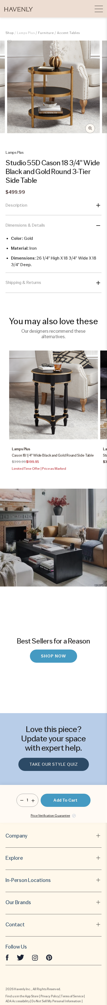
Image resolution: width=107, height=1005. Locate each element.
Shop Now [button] (53, 656)
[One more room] (33, 800)
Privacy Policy (50, 996)
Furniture (46, 33)
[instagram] (35, 957)
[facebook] (7, 957)
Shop (9, 33)
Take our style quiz (53, 764)
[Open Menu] (99, 9)
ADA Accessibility (17, 1001)
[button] (18, 8)
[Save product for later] (9, 45)
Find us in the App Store (21, 996)
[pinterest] (49, 957)
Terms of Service (72, 996)
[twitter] (20, 957)
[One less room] (21, 800)
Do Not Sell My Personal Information (56, 1001)
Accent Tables (68, 33)
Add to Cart (65, 800)
